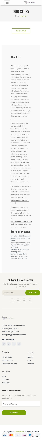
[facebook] (12, 300)
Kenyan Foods (7, 357)
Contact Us (6, 383)
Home (17, 16)
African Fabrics (7, 360)
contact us (21, 31)
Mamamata (19, 432)
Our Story (5, 380)
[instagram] (30, 300)
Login (29, 360)
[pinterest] (24, 300)
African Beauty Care (9, 364)
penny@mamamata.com (21, 221)
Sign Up (30, 357)
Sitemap (30, 364)
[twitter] (18, 300)
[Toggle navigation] (7, 2)
